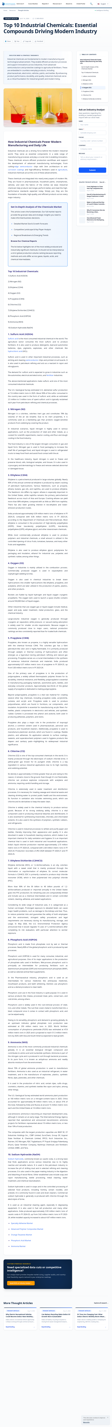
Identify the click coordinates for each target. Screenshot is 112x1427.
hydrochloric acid (15, 351)
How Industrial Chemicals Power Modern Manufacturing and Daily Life (91, 61)
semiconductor (32, 360)
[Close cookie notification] (108, 1417)
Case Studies (33, 4)
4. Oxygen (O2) (86, 87)
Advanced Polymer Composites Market (27, 1229)
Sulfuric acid (13, 338)
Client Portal (80, 4)
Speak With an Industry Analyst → (21, 1283)
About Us (69, 4)
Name (81, 121)
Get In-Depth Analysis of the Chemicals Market (89, 68)
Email (81, 129)
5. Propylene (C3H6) (87, 91)
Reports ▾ (45, 4)
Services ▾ (20, 4)
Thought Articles (23, 10)
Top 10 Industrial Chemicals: (90, 72)
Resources (12, 10)
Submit (92, 170)
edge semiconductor (23, 166)
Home (5, 10)
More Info (86, 1422)
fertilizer (50, 375)
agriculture (62, 169)
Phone (81, 137)
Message (82, 153)
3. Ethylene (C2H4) (87, 84)
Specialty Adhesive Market (22, 1223)
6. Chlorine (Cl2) (86, 95)
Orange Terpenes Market (21, 1235)
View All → (103, 182)
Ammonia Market (18, 1246)
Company (82, 145)
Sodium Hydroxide (15, 1159)
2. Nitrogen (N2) (86, 80)
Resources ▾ (57, 4)
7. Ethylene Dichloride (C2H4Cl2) (91, 99)
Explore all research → (101, 1303)
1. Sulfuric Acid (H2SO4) (88, 76)
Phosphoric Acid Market (21, 1240)
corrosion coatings (16, 169)
